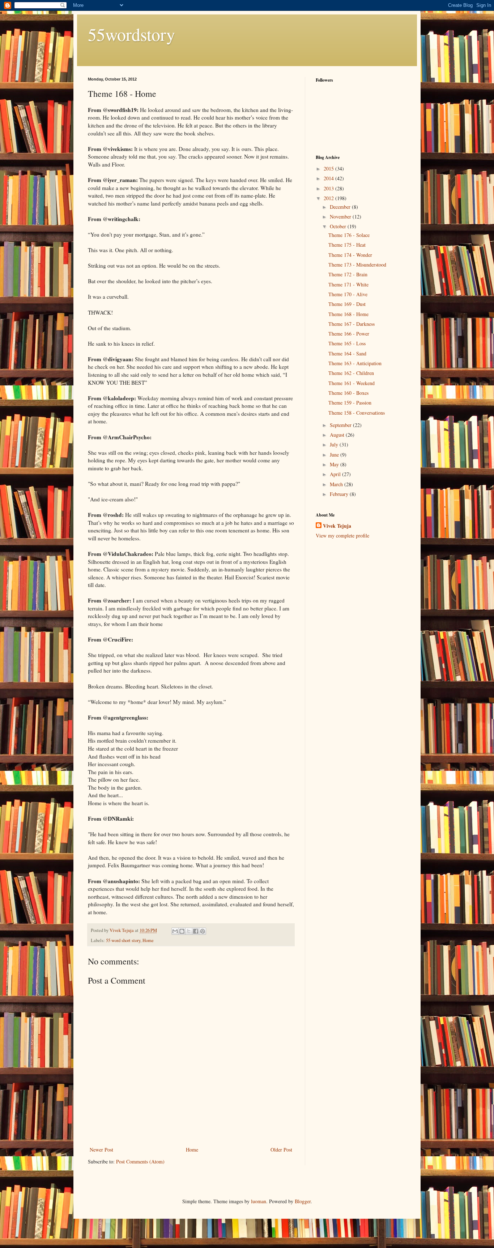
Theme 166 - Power (348, 333)
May (335, 464)
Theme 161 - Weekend (351, 383)
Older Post (281, 1149)
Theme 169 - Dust (347, 304)
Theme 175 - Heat (347, 244)
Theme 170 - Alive (347, 294)
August (338, 434)
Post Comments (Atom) (140, 1161)
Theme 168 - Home (348, 314)
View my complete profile (342, 535)
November (341, 216)
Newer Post (101, 1149)
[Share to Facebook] (195, 931)
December (341, 206)
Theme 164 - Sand (347, 353)
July (335, 444)
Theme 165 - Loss (347, 343)
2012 (329, 198)
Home (148, 940)
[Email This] (175, 931)
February (340, 494)
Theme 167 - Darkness (351, 323)
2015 (329, 168)
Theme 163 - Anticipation (355, 363)
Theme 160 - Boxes (348, 392)
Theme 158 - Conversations (356, 412)
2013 (329, 188)
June (335, 454)
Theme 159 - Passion (349, 402)
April (336, 474)
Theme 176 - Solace (349, 235)
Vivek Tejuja (337, 526)
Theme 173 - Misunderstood (357, 264)
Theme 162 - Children (351, 373)
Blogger (303, 1201)
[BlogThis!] (182, 931)
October (339, 226)
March (337, 484)
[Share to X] (188, 931)
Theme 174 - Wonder (350, 254)
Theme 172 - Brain (347, 274)
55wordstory (131, 34)
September (341, 425)
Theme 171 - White (348, 284)
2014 (329, 178)
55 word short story (123, 940)
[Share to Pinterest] (202, 931)
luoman (258, 1201)
